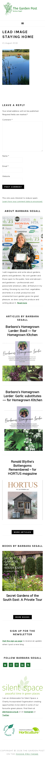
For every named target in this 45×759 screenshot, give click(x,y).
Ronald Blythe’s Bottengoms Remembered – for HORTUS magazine (22, 468)
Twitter (5, 715)
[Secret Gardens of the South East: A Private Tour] (22, 571)
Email (5, 166)
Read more (22, 303)
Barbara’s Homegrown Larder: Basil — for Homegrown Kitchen (22, 331)
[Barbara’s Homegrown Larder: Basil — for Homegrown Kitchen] (22, 380)
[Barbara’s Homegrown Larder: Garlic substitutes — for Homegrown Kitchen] (22, 450)
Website (6, 176)
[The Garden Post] (22, 17)
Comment (7, 119)
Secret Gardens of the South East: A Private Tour (22, 598)
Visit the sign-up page (12, 641)
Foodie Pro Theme (27, 754)
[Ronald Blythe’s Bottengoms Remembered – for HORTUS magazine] (22, 519)
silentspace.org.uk (10, 712)
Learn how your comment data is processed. (22, 201)
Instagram (28, 712)
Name (5, 156)
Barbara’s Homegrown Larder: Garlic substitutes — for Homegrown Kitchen (22, 396)
